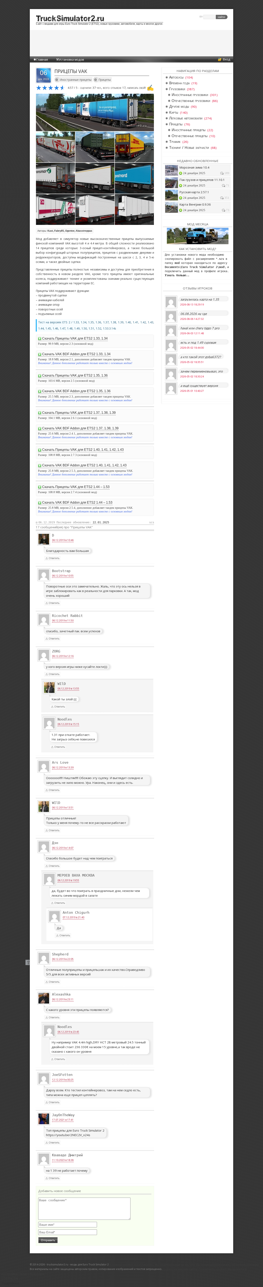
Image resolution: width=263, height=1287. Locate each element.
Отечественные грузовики (191, 100)
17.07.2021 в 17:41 (63, 1120)
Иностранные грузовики (190, 94)
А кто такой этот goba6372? (200, 357)
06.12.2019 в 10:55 (63, 575)
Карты (173, 112)
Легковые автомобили (185, 118)
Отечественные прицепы (190, 135)
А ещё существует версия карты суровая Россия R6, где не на (202, 385)
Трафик (175, 141)
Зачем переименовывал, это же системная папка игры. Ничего (201, 371)
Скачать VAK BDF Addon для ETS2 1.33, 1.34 (76, 354)
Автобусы (176, 77)
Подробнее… (11, 1283)
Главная (42, 59)
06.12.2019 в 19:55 (68, 880)
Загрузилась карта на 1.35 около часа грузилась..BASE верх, (200, 299)
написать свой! (136, 88)
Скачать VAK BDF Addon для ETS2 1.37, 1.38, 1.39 (80, 428)
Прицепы (104, 80)
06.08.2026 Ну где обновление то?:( (193, 314)
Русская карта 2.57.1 (194, 192)
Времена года (179, 82)
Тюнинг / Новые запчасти (189, 147)
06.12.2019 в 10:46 (63, 540)
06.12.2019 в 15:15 (68, 724)
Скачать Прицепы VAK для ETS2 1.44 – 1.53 (76, 487)
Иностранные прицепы (75, 80)
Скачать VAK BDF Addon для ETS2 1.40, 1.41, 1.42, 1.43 (84, 465)
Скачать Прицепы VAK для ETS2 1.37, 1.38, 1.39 (79, 412)
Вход (226, 59)
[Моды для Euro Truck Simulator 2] (70, 20)
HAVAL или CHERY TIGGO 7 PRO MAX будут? (199, 328)
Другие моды (179, 106)
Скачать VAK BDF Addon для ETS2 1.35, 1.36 (76, 391)
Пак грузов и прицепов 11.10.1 (202, 180)
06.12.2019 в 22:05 (63, 959)
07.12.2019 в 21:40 (73, 917)
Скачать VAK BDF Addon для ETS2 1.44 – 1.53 (77, 502)
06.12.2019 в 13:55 (68, 688)
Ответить (54, 558)
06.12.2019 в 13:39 (63, 767)
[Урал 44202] (197, 236)
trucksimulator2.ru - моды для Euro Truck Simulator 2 (78, 1264)
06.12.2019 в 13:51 (63, 807)
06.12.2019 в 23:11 (63, 999)
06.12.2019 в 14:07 (63, 848)
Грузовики (177, 88)
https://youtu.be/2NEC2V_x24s (68, 1135)
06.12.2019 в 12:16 (63, 656)
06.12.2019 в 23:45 (68, 1032)
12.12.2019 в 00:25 (63, 1079)
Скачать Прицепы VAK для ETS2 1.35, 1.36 (75, 375)
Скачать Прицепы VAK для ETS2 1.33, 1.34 (75, 338)
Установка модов (71, 59)
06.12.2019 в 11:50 (63, 620)
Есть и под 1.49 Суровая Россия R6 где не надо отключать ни (198, 342)
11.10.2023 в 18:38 (63, 1160)
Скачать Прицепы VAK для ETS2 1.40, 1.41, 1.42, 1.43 (83, 449)
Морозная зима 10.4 (194, 167)
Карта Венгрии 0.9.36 (195, 204)
